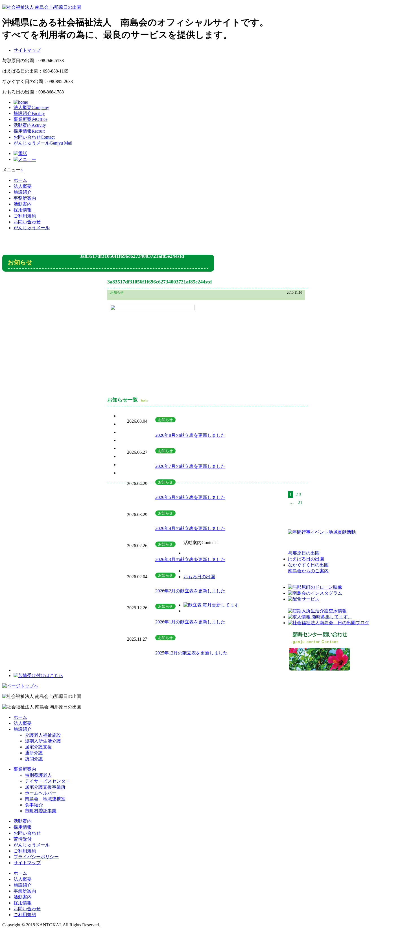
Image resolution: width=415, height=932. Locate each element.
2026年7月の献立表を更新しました (190, 466)
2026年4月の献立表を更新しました (190, 528)
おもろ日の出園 (199, 576)
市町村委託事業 (40, 810)
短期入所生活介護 (43, 741)
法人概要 (31, 107)
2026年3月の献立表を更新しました (190, 559)
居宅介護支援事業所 (45, 787)
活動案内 (30, 125)
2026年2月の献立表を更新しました (190, 590)
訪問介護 (34, 758)
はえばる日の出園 (306, 558)
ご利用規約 (25, 215)
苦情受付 (23, 839)
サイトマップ (27, 50)
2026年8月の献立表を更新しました (190, 435)
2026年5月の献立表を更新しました (190, 497)
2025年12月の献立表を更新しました (191, 653)
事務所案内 (25, 198)
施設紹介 (29, 113)
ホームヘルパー (40, 793)
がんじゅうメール (43, 143)
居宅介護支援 (38, 747)
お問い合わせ (34, 137)
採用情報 (29, 131)
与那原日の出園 (304, 553)
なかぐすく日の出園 (308, 564)
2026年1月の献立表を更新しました (190, 621)
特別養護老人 (38, 775)
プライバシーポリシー (36, 856)
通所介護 (34, 752)
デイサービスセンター (47, 781)
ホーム (20, 180)
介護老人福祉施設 (43, 735)
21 (300, 502)
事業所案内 (30, 119)
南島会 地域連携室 (45, 798)
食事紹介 (34, 804)
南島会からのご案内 (308, 570)
